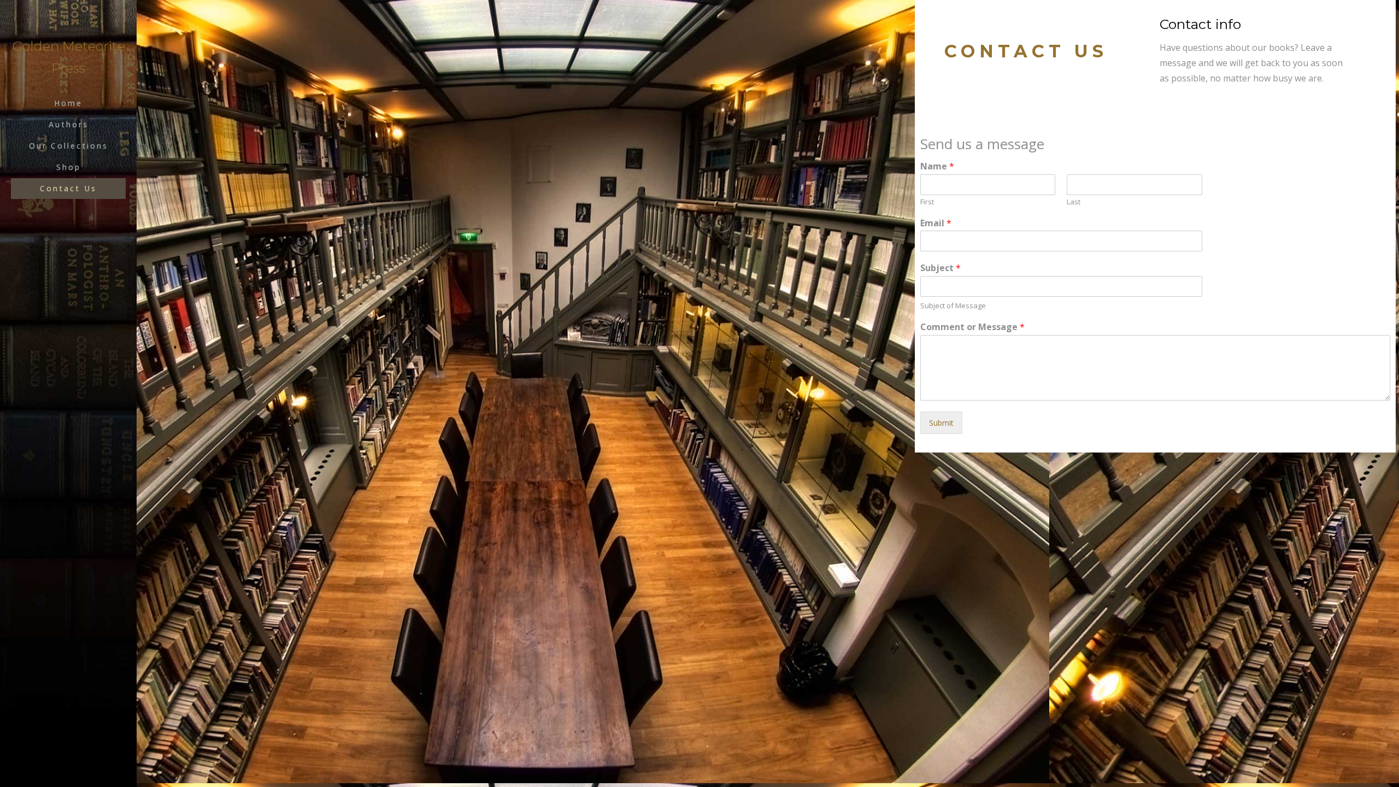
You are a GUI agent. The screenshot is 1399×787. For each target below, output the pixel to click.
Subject (940, 268)
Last (1073, 202)
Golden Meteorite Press (68, 57)
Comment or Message (972, 327)
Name (937, 166)
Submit (941, 423)
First (927, 202)
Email (935, 223)
